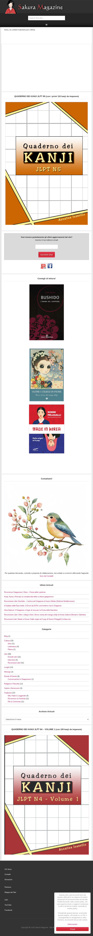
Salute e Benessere (12, 688)
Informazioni (72, 924)
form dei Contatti (46, 576)
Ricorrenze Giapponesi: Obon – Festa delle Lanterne (25, 592)
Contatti (8, 874)
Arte (9, 644)
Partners (8, 887)
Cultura (7, 641)
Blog (6, 636)
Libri (5, 654)
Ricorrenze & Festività (16, 699)
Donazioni (8, 879)
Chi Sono (8, 869)
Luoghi (6, 667)
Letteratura (12, 646)
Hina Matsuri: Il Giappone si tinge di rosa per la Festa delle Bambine (30, 610)
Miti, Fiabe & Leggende (17, 696)
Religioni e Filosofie (11, 684)
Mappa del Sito (10, 892)
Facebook (8, 910)
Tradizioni (8, 693)
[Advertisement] (46, 69)
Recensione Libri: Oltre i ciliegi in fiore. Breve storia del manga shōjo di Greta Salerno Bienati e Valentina (45, 615)
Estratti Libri (12, 657)
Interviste (11, 660)
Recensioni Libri (14, 663)
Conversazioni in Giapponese (19, 679)
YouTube (8, 905)
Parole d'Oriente (10, 676)
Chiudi (72, 929)
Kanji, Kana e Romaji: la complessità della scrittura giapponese (29, 597)
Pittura (10, 649)
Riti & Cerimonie (14, 702)
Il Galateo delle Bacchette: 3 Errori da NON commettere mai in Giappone (32, 606)
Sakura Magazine (46, 7)
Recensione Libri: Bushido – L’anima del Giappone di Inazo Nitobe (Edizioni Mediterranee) (39, 601)
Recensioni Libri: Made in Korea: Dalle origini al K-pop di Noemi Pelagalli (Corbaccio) (37, 619)
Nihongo (7, 672)
